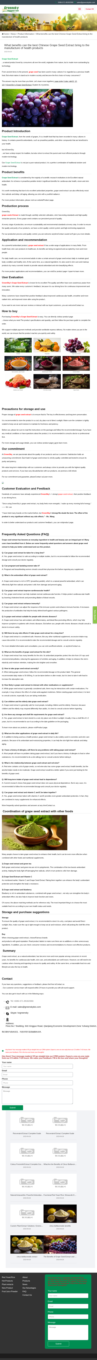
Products (26, 1281)
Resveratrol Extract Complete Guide (27, 1133)
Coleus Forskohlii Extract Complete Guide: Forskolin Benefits (27, 1164)
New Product (7, 1288)
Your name (7, 1062)
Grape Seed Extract (10, 137)
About (24, 1277)
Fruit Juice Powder (10, 1291)
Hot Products (7, 1281)
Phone (5, 1079)
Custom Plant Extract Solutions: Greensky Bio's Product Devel (27, 1226)
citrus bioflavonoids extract (27, 1257)
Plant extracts (7, 1284)
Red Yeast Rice (8, 1277)
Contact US (90, 9)
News (13, 34)
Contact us (50, 805)
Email (4, 1071)
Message (6, 1087)
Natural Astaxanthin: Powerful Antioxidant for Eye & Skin (27, 1195)
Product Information (26, 34)
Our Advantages (29, 1288)
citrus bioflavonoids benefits (60, 1226)
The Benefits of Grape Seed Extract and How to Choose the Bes (60, 1257)
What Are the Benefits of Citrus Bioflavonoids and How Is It (60, 1164)
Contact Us (27, 1295)
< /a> (54, 443)
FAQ (24, 1291)
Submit (12, 1108)
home (6, 34)
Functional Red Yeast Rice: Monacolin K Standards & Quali (60, 1195)
